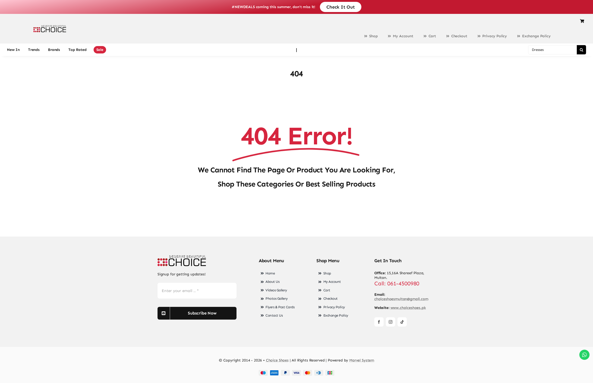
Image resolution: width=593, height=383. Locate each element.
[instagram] (390, 322)
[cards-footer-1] (296, 372)
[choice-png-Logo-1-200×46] (49, 27)
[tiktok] (402, 322)
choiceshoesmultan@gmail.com (401, 299)
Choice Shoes (277, 360)
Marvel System (361, 360)
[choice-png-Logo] (182, 257)
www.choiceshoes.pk (408, 307)
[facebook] (379, 322)
